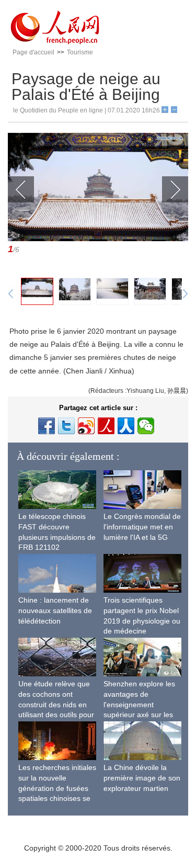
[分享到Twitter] (66, 425)
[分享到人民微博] (106, 425)
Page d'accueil (33, 52)
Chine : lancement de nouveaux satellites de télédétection (55, 610)
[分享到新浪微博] (86, 425)
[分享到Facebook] (46, 425)
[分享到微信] (145, 425)
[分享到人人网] (126, 425)
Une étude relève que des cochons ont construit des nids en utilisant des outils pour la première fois (56, 704)
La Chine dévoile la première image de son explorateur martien (141, 777)
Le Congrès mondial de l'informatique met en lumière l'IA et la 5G (142, 526)
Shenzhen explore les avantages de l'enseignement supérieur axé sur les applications (139, 704)
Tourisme (80, 52)
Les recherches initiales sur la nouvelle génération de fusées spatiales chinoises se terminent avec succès (57, 787)
